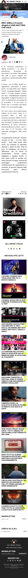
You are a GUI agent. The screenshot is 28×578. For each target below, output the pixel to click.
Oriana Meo (12, 57)
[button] (19, 62)
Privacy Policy (6, 565)
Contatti (16, 564)
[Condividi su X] (15, 62)
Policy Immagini (20, 565)
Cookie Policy (13, 565)
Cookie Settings (14, 565)
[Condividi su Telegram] (17, 62)
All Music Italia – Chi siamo (8, 564)
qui (20, 107)
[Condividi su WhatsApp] (10, 62)
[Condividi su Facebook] (12, 62)
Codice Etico (21, 564)
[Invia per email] (22, 62)
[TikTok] (20, 560)
